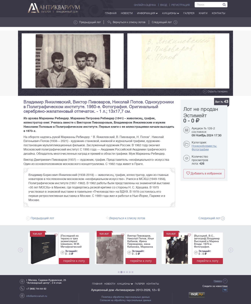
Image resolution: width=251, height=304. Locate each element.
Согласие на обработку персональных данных (125, 300)
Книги (203, 13)
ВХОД (163, 4)
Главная (110, 13)
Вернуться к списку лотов (129, 22)
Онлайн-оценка (145, 4)
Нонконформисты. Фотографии (204, 147)
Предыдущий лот (90, 22)
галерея (188, 13)
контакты (218, 13)
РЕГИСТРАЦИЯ (180, 4)
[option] (73, 61)
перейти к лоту (75, 261)
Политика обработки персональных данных (125, 297)
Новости (127, 13)
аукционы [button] (169, 13)
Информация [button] (146, 13)
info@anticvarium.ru (36, 296)
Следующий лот (162, 22)
